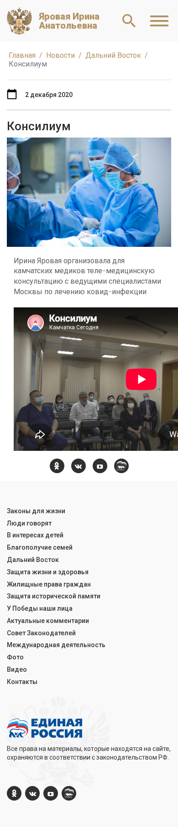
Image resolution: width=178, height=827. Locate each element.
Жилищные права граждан (49, 584)
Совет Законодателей (41, 633)
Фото (15, 657)
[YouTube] (100, 466)
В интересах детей (35, 535)
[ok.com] (57, 466)
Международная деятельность (56, 644)
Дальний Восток (33, 559)
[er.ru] (121, 466)
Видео (17, 669)
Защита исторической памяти (53, 596)
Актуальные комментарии (48, 620)
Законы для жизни (36, 511)
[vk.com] (78, 466)
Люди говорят (29, 523)
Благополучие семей (40, 547)
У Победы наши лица (40, 608)
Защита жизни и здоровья (48, 572)
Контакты (22, 681)
